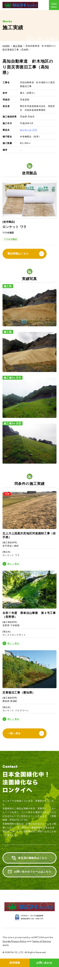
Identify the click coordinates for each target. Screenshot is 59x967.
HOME (6, 46)
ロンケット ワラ (28, 130)
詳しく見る (13, 564)
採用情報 (14, 962)
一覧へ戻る (14, 733)
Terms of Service (41, 941)
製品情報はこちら (18, 253)
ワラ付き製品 (10, 239)
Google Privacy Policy (15, 941)
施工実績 (17, 46)
